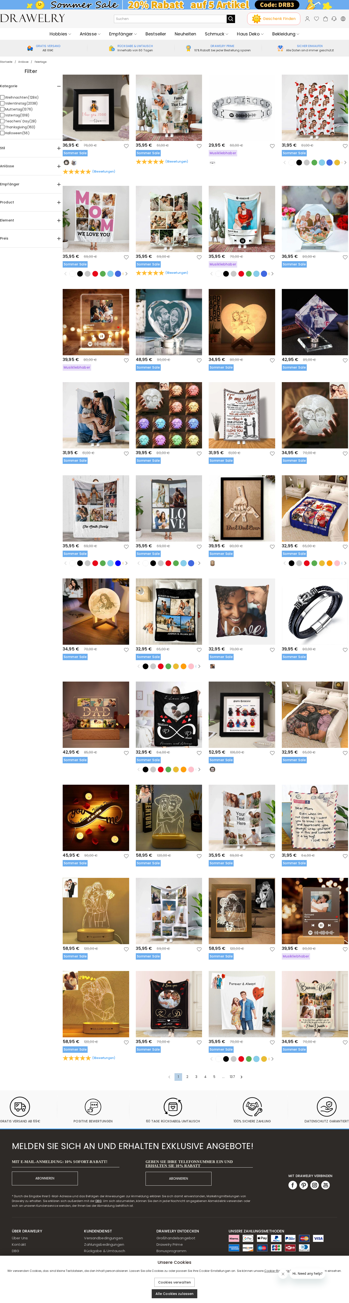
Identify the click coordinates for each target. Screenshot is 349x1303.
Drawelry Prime (169, 1244)
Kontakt (19, 1244)
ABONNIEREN (44, 1178)
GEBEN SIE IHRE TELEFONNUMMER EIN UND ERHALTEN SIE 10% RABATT (189, 1164)
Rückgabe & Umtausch (104, 1250)
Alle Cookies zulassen (175, 1293)
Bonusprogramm (171, 1250)
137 (232, 1076)
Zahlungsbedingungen (104, 1244)
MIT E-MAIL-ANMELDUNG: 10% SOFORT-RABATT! (59, 1162)
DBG (98, 1201)
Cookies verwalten (174, 1282)
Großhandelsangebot (175, 1238)
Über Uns (20, 1238)
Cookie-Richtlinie (276, 1271)
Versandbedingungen (103, 1238)
